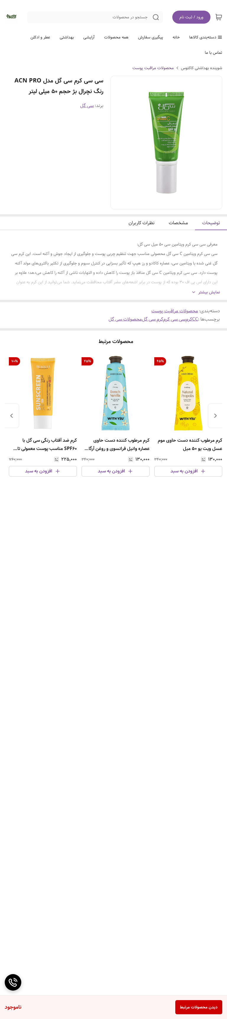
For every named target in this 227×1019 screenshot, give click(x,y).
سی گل (87, 105)
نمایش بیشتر (209, 292)
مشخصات (178, 223)
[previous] (215, 416)
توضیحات (211, 223)
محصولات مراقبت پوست (153, 68)
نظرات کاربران (142, 223)
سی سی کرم (174, 319)
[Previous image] (119, 142)
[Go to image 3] (164, 203)
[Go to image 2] (169, 203)
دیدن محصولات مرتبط (199, 1007)
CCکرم (192, 319)
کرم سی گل (152, 319)
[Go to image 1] (175, 203)
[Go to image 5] (154, 203)
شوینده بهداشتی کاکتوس (201, 68)
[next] (11, 416)
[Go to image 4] (159, 203)
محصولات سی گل (125, 319)
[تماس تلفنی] (13, 982)
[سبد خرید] (218, 17)
